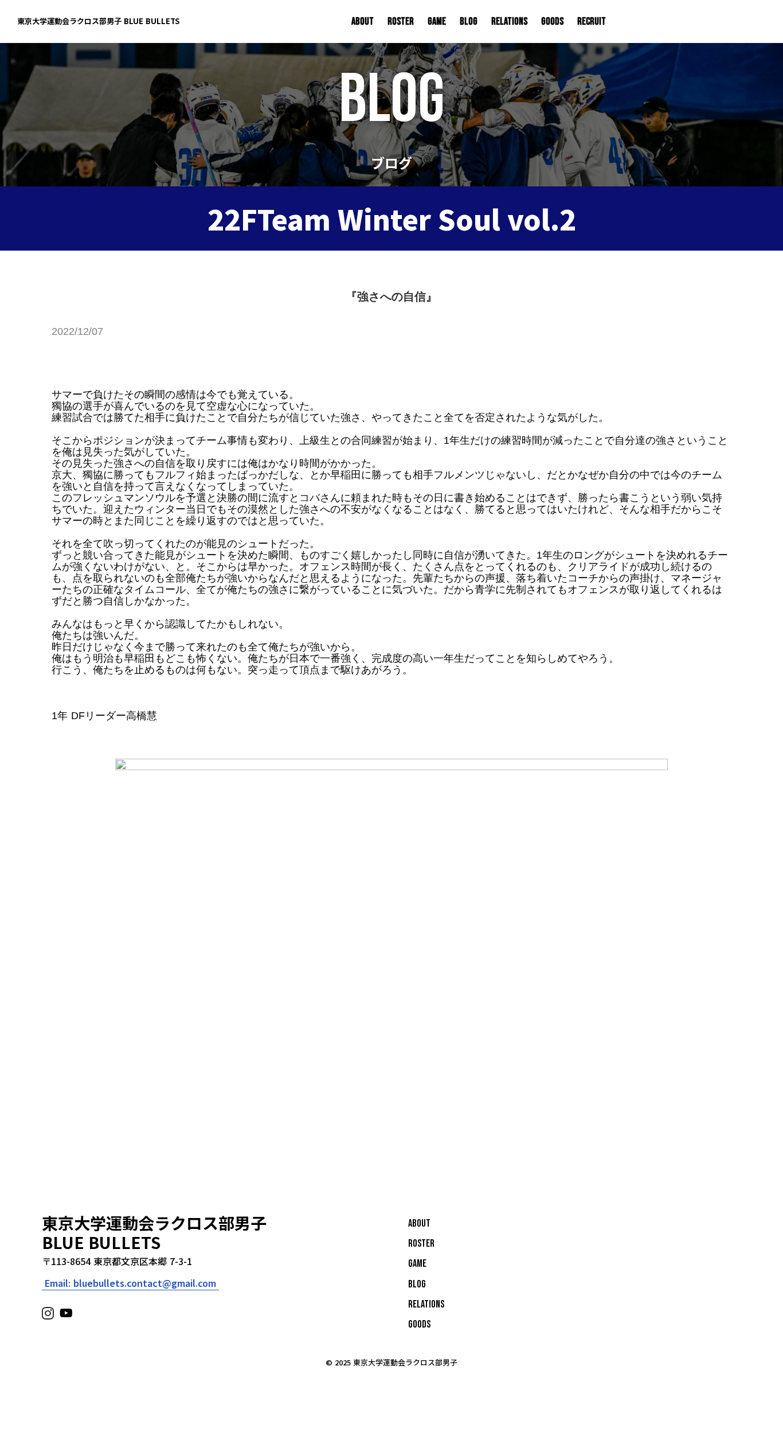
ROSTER (400, 21)
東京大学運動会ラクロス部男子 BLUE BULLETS (98, 21)
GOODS (552, 21)
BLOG (468, 21)
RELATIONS (509, 21)
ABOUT (362, 21)
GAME (437, 21)
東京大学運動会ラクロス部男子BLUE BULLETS (154, 1232)
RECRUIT (591, 21)
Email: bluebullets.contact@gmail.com (130, 1283)
